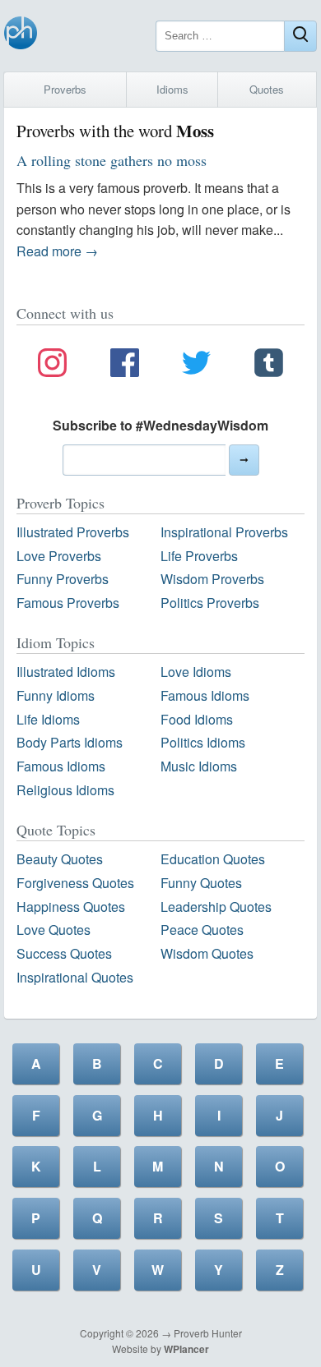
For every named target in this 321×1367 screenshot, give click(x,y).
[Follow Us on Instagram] (52, 365)
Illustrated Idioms (65, 671)
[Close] (300, 36)
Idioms (172, 89)
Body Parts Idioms (69, 742)
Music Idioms (198, 766)
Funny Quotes (201, 882)
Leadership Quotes (216, 906)
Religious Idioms (65, 789)
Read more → (57, 251)
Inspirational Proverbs (224, 531)
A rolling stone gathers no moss (111, 160)
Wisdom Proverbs (212, 578)
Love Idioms (195, 671)
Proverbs (65, 89)
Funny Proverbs (62, 578)
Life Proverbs (199, 555)
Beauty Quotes (59, 858)
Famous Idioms (204, 695)
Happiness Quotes (70, 906)
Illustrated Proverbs (72, 531)
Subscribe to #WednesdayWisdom (160, 425)
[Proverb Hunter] (20, 35)
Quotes (266, 89)
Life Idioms (48, 719)
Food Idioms (196, 719)
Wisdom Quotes (207, 953)
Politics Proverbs (209, 602)
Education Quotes (212, 858)
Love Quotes (53, 929)
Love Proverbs (58, 555)
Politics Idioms (202, 742)
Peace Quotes (202, 929)
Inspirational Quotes (74, 977)
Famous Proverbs (67, 602)
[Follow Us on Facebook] (124, 365)
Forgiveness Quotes (75, 882)
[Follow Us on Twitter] (196, 365)
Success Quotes (64, 953)
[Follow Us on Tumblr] (268, 365)
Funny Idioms (55, 695)
